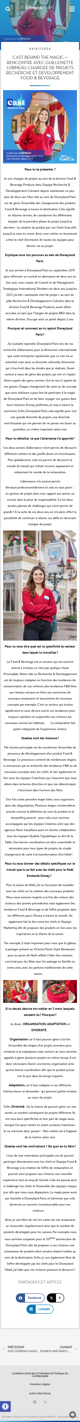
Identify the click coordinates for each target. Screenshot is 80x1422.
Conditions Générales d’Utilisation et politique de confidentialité (40, 1375)
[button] (5, 1406)
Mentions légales (40, 1384)
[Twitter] (45, 1402)
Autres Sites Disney (40, 1393)
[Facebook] (34, 1402)
